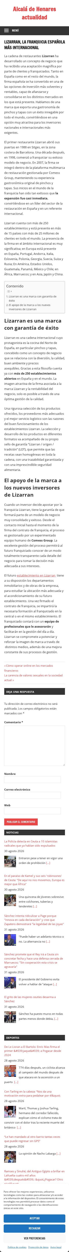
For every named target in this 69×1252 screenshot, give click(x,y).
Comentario (13, 722)
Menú (15, 30)
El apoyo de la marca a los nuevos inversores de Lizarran (29, 307)
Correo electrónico (17, 789)
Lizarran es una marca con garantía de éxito (32, 298)
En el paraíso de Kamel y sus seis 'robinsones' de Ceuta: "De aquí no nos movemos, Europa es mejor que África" (34, 880)
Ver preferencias (34, 1238)
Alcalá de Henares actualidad (34, 13)
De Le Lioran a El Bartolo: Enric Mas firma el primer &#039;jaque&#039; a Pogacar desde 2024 (32, 1051)
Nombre (10, 774)
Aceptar (35, 1218)
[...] (48, 863)
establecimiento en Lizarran (36, 575)
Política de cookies (17, 1247)
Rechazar (34, 1228)
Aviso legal (55, 1247)
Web (7, 805)
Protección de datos (38, 1247)
